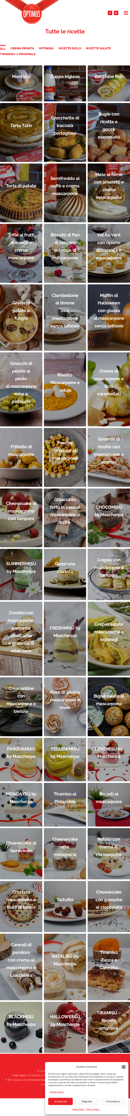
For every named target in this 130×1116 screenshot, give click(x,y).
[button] (123, 1067)
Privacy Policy (93, 1109)
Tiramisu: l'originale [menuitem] (17, 54)
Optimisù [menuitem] (46, 48)
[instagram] (116, 13)
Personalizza (113, 1101)
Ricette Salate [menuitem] (98, 48)
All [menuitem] (3, 48)
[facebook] (110, 13)
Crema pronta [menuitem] (22, 48)
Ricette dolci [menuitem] (70, 48)
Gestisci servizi (57, 1092)
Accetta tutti (60, 1101)
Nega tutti (87, 1101)
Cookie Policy (78, 1109)
